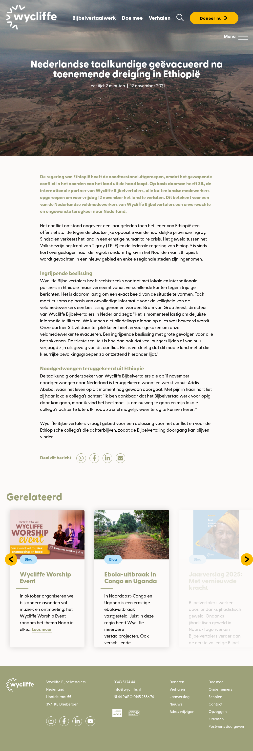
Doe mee (132, 18)
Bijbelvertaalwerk (94, 18)
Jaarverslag (179, 696)
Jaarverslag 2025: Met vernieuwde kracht (215, 581)
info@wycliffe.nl (127, 689)
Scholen (215, 696)
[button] (11, 559)
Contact (215, 704)
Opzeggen (218, 711)
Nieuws (175, 704)
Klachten (216, 718)
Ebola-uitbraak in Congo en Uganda (130, 577)
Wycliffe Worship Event (45, 577)
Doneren (176, 681)
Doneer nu (211, 18)
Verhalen (159, 18)
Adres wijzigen (181, 711)
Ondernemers (220, 689)
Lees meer (42, 629)
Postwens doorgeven (226, 726)
